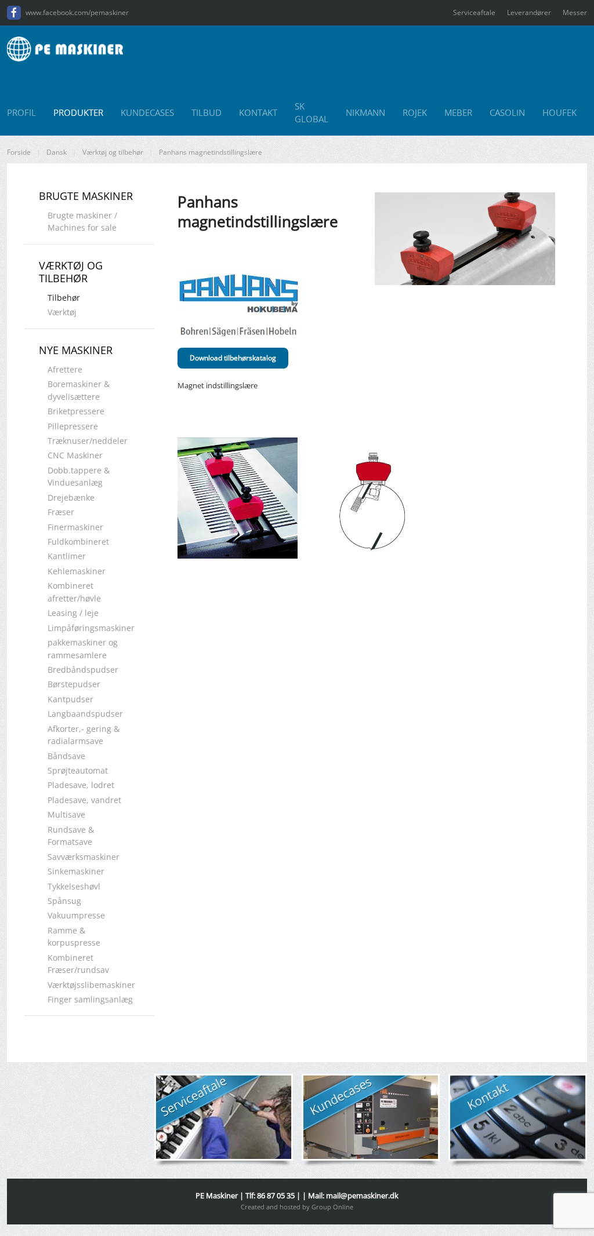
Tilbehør (64, 297)
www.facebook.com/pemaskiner (77, 12)
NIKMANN (365, 112)
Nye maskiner (76, 350)
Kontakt (258, 112)
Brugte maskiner (86, 196)
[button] (238, 498)
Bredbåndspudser (83, 669)
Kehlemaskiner (77, 571)
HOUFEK (559, 112)
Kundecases (147, 112)
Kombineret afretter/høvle (74, 591)
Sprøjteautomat (78, 770)
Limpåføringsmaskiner (91, 627)
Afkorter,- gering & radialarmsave (83, 734)
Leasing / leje (73, 612)
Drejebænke (71, 497)
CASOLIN (507, 112)
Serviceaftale (474, 12)
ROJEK (415, 112)
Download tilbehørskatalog (233, 358)
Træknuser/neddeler (88, 440)
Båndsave (66, 755)
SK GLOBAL (311, 112)
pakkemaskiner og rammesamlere (83, 648)
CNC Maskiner (75, 455)
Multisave (66, 814)
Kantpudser (70, 699)
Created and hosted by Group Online (297, 1206)
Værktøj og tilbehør (71, 271)
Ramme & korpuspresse (74, 936)
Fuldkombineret (78, 541)
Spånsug (64, 900)
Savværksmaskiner (83, 856)
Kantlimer (67, 556)
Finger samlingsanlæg (90, 999)
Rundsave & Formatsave (71, 835)
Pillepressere (73, 426)
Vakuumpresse (76, 915)
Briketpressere (76, 411)
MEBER (458, 112)
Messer (575, 12)
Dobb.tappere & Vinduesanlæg (79, 476)
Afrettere (65, 369)
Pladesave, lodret (81, 784)
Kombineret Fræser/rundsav (78, 963)
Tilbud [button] (206, 112)
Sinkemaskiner (76, 871)
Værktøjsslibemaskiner (91, 984)
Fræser (61, 511)
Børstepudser (74, 684)
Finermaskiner (75, 527)
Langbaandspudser (85, 713)
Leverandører (529, 12)
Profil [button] (21, 112)
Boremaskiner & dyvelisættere (79, 390)
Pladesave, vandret (84, 799)
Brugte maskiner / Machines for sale (82, 221)
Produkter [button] (78, 112)
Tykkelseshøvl (74, 886)
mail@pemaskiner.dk (362, 1195)
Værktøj (62, 312)
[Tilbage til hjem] (65, 48)
